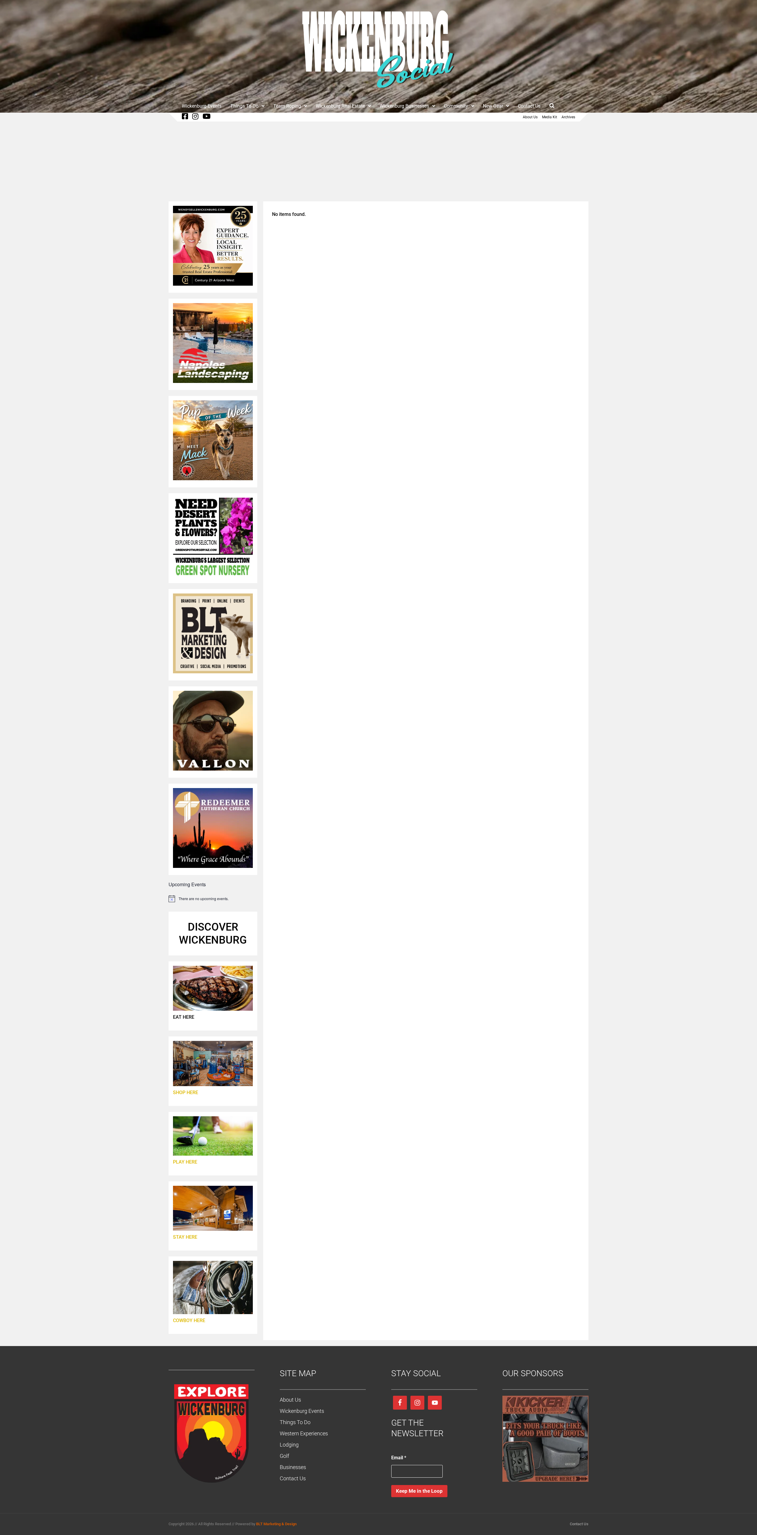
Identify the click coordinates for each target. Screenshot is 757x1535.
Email (398, 1457)
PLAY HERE (185, 1162)
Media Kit (549, 117)
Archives (568, 117)
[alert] (213, 898)
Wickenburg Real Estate (340, 106)
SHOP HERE (185, 1092)
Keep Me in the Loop (419, 1491)
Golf (284, 1456)
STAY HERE (185, 1237)
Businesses (293, 1467)
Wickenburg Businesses (404, 106)
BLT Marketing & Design (276, 1524)
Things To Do (244, 106)
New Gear (493, 106)
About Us (530, 117)
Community (456, 106)
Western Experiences (304, 1433)
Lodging (289, 1445)
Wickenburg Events (201, 106)
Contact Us (529, 106)
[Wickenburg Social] (378, 91)
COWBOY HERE (189, 1320)
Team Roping (287, 106)
